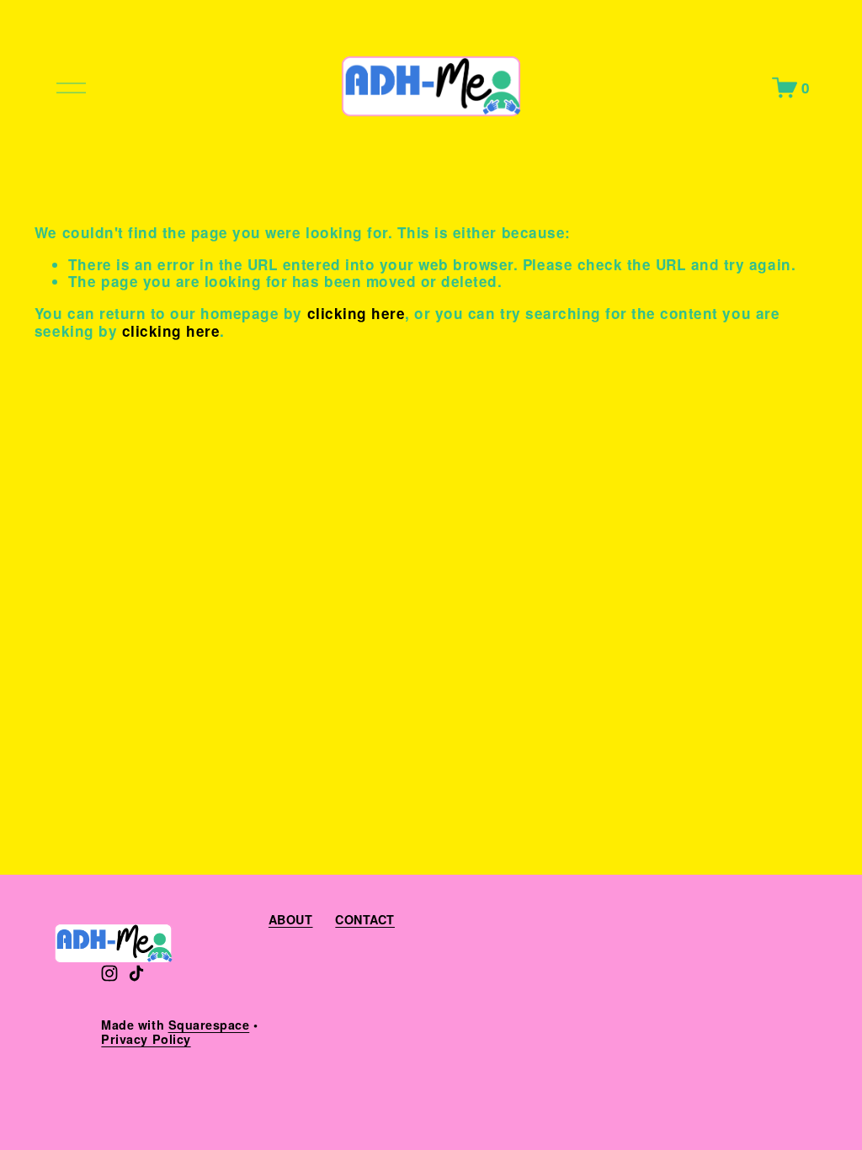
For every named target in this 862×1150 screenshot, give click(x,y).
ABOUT (291, 920)
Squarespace (209, 1025)
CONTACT (365, 920)
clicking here (356, 313)
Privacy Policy (145, 1039)
